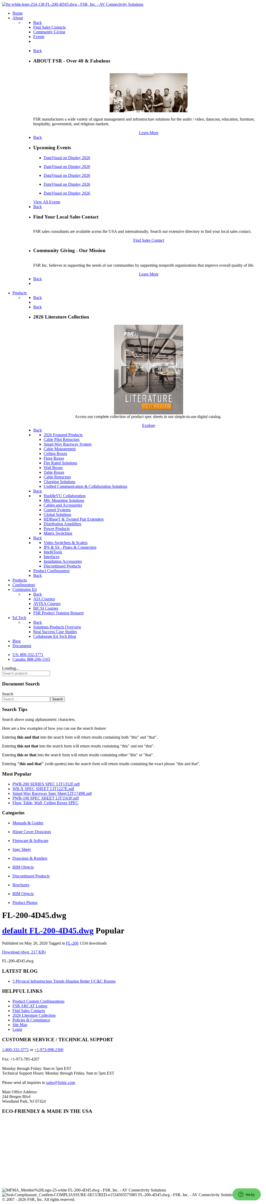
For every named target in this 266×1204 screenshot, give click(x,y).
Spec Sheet (21, 849)
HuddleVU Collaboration (64, 496)
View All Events (46, 202)
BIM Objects (23, 867)
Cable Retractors (57, 477)
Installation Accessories (63, 561)
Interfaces (51, 556)
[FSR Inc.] (72, 4)
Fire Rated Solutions (60, 463)
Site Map (19, 1024)
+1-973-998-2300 (48, 1049)
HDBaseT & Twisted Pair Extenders (74, 519)
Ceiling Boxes (55, 453)
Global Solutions (57, 514)
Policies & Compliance (31, 1020)
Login (17, 1029)
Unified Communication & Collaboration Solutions (85, 486)
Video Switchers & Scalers (66, 542)
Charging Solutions (59, 481)
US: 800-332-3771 (27, 654)
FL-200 (72, 943)
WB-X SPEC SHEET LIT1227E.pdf (43, 789)
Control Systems (57, 510)
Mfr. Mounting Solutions (64, 500)
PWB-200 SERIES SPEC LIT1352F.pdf (46, 784)
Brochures (20, 885)
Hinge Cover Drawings (31, 831)
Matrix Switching (58, 533)
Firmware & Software (30, 840)
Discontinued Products (62, 566)
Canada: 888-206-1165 (31, 659)
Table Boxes (54, 472)
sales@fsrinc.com (60, 1082)
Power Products (57, 528)
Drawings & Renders (29, 858)
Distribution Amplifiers (62, 524)
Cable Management (60, 449)
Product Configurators (51, 571)
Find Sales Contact (148, 240)
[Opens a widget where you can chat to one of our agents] (246, 1194)
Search (7, 694)
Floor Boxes (54, 458)
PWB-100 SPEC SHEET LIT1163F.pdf (45, 798)
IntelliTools (53, 552)
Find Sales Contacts (28, 1010)
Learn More (148, 132)
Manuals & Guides (27, 823)
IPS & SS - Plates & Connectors (70, 547)
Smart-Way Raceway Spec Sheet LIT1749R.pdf (52, 793)
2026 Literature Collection (34, 1015)
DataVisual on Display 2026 (67, 157)
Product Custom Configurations (38, 1001)
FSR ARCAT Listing (29, 1006)
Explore (148, 425)
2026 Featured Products (63, 435)
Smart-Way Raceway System (67, 444)
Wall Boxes (53, 467)
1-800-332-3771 (15, 1049)
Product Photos (24, 902)
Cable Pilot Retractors (61, 439)
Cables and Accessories (63, 505)
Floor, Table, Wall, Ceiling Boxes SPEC (45, 803)
